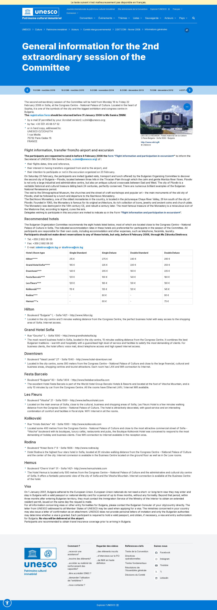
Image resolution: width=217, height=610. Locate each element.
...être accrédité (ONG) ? (79, 573)
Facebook (165, 552)
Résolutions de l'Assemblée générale (135, 569)
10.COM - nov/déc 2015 (72, 90)
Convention (86, 18)
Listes (136, 18)
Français (176, 9)
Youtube (164, 565)
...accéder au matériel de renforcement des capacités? (80, 566)
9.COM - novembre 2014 (102, 90)
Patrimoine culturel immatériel (42, 18)
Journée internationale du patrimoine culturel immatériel (91, 9)
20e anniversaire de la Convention (132, 9)
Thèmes (122, 18)
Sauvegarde (152, 18)
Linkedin (164, 578)
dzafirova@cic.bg (72, 247)
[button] (187, 31)
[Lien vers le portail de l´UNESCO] (42, 12)
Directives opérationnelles (132, 557)
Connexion (71, 13)
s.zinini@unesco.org (84, 159)
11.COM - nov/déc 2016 (44, 90)
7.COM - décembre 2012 (161, 90)
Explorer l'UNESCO (158, 9)
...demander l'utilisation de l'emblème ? (79, 579)
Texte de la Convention (136, 551)
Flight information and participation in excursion (150, 212)
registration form (40, 115)
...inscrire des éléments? (79, 558)
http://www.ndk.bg (149, 142)
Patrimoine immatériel (56, 29)
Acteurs (168, 18)
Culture (38, 29)
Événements (105, 18)
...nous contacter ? (76, 585)
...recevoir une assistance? (74, 553)
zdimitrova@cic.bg (47, 247)
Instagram (164, 559)
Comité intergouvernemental (97, 29)
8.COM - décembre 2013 (132, 90)
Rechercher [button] (193, 18)
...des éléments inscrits (107, 551)
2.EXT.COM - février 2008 (127, 29)
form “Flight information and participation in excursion (140, 155)
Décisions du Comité (135, 575)
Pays (182, 18)
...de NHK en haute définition (105, 561)
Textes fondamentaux (136, 563)
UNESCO (26, 29)
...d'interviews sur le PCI (107, 556)
